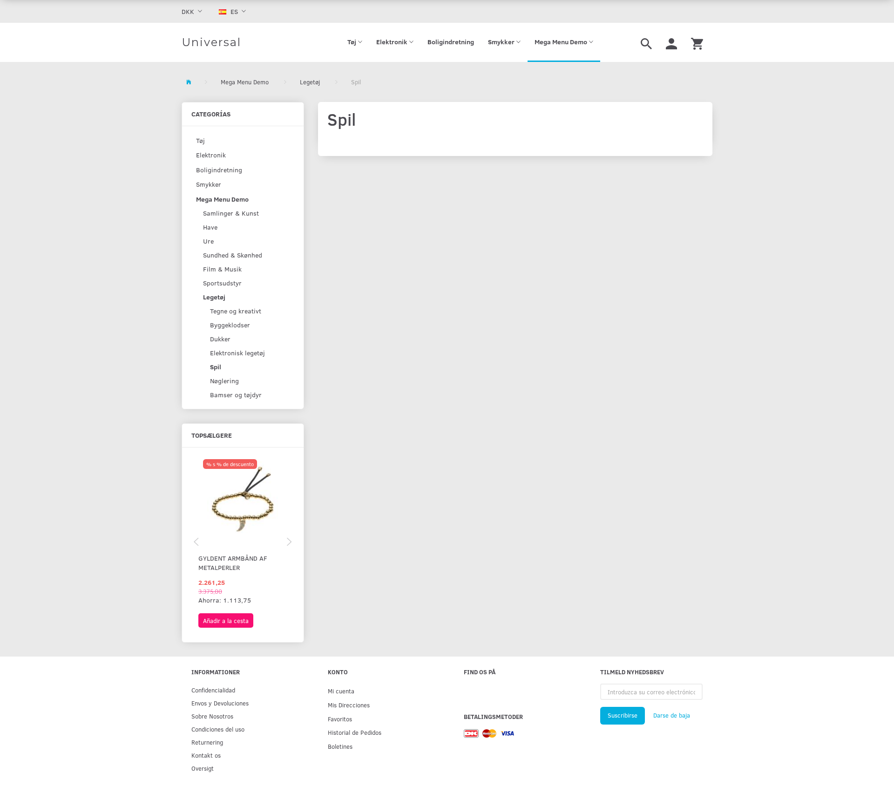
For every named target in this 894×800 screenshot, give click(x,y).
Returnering (207, 742)
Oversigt (202, 768)
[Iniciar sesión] (671, 42)
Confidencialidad (213, 690)
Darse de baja (671, 715)
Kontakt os (206, 755)
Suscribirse (622, 715)
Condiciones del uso (217, 729)
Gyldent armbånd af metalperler (232, 563)
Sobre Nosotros (212, 716)
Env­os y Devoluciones (220, 703)
